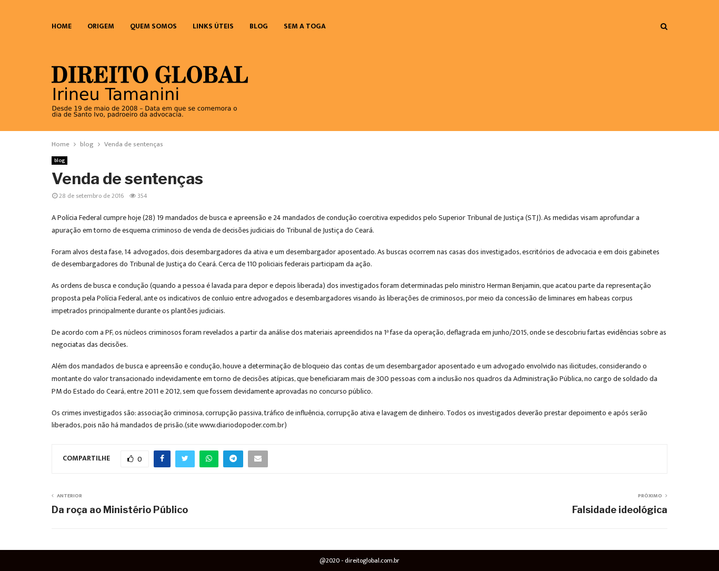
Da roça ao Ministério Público (120, 509)
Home (62, 26)
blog (258, 26)
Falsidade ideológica (619, 509)
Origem (100, 26)
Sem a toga (305, 26)
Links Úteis (213, 26)
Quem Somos (153, 26)
